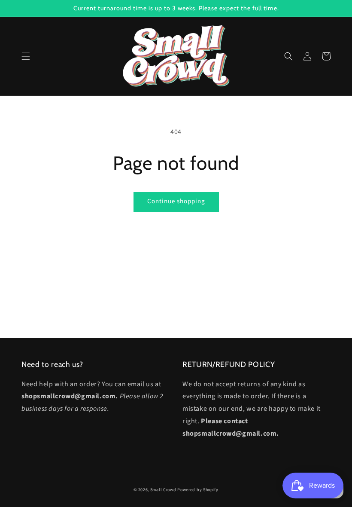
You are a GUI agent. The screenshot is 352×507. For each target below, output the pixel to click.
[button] (25, 56)
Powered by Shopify (197, 490)
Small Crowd (163, 490)
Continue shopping (176, 201)
